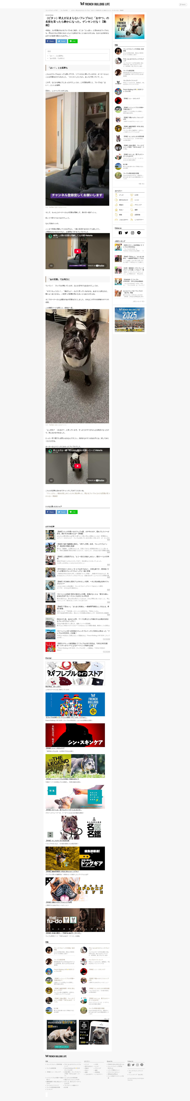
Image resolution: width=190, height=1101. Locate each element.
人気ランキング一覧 (138, 301)
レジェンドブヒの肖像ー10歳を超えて (55, 1078)
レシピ (137, 200)
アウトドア (138, 205)
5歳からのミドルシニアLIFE (71, 1079)
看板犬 (121, 205)
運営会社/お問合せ (113, 1074)
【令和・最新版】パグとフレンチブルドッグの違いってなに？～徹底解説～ (133, 269)
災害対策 (137, 214)
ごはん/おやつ (123, 219)
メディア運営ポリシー (114, 1070)
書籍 (120, 214)
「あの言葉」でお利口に (56, 58)
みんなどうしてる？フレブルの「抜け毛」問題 (133, 292)
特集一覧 (106, 1019)
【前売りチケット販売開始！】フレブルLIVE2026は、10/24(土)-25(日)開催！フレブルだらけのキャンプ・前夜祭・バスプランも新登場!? (133, 246)
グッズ (121, 195)
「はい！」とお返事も (55, 56)
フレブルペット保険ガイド (71, 1085)
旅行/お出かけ (123, 200)
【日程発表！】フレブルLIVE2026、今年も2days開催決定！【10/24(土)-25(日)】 (133, 280)
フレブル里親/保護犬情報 (53, 1087)
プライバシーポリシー (114, 1072)
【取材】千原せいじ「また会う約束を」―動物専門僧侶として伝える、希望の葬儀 (133, 257)
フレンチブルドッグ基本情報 (54, 1064)
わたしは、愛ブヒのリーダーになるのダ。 (72, 1082)
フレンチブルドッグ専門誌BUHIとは (115, 1067)
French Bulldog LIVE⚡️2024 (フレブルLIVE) (72, 1069)
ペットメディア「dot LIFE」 (136, 1074)
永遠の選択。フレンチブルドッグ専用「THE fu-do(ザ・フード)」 (72, 1073)
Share (51, 41)
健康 (136, 210)
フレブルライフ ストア (53, 1085)
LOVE (66, 10)
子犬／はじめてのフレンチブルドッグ (72, 1065)
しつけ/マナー (139, 219)
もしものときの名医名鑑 (70, 1077)
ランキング (49, 1089)
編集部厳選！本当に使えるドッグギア (55, 1082)
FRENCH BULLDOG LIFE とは (116, 1064)
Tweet (63, 41)
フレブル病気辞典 (51, 1068)
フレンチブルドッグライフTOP (136, 1071)
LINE (74, 41)
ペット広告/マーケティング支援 (116, 1077)
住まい (121, 210)
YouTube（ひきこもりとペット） (58, 207)
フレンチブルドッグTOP (51, 10)
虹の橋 (66, 1087)
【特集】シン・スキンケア (54, 1072)
